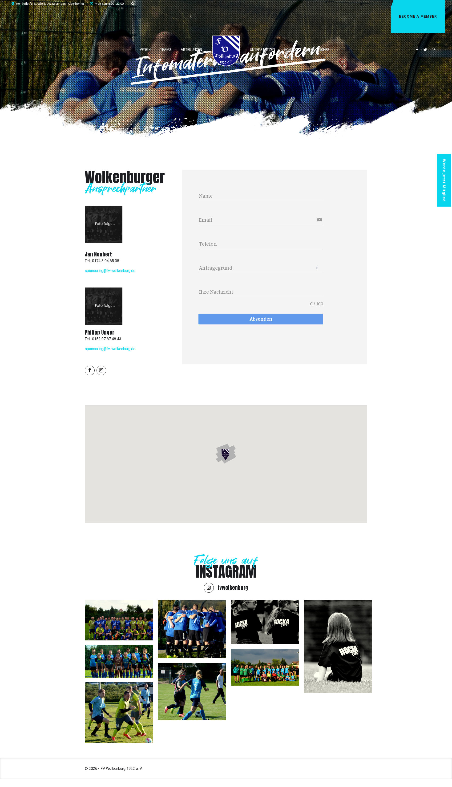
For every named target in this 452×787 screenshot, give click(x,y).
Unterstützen (262, 50)
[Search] (132, 3)
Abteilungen (191, 50)
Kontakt (291, 50)
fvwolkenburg (233, 587)
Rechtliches (318, 50)
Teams (165, 50)
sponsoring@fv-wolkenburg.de (110, 270)
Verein (145, 50)
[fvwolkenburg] (209, 588)
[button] (226, 454)
